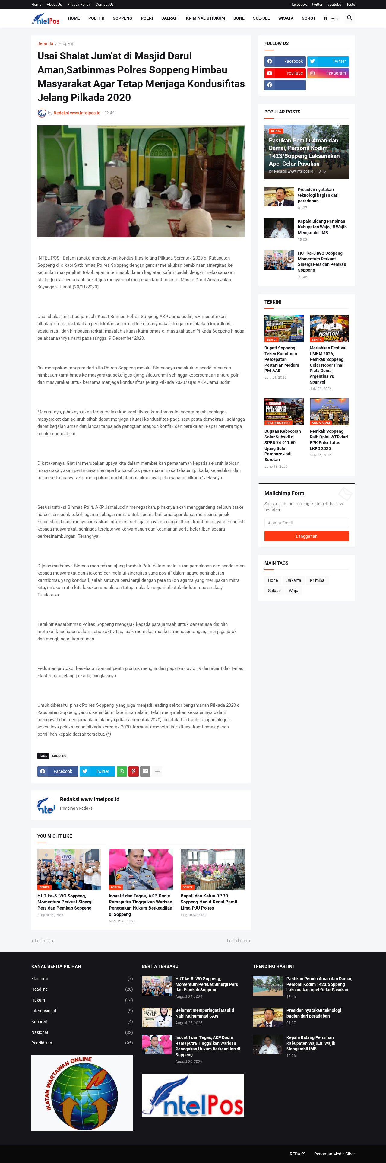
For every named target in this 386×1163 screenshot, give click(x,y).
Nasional (82, 1032)
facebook (299, 4)
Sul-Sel (261, 18)
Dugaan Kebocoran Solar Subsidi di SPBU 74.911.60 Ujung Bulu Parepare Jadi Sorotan (282, 445)
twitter (317, 4)
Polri (147, 18)
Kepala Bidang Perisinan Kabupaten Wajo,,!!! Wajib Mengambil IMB (322, 227)
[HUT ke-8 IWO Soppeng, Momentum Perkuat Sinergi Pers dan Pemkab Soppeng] (279, 260)
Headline (82, 989)
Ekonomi (82, 978)
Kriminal (317, 580)
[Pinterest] (133, 771)
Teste (350, 4)
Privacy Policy (78, 4)
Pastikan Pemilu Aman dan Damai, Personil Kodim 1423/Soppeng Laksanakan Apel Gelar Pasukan (319, 984)
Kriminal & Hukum (205, 18)
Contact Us (105, 4)
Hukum (82, 1000)
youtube (334, 4)
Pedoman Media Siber (334, 1154)
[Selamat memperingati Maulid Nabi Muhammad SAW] (157, 1017)
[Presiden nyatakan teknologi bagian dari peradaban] (279, 196)
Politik (96, 18)
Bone (239, 18)
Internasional (82, 1010)
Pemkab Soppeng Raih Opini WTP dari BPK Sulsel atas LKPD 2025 (329, 440)
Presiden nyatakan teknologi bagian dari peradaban (318, 195)
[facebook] (285, 85)
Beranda (45, 43)
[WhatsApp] (122, 771)
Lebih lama (237, 940)
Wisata (285, 18)
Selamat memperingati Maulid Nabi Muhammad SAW (205, 1013)
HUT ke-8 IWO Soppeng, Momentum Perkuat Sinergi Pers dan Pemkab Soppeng (65, 902)
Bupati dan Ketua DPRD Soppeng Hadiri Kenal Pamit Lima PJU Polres (209, 902)
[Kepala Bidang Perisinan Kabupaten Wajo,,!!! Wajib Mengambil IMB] (279, 228)
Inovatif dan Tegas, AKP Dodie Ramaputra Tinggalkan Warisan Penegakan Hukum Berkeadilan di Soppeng (140, 905)
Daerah (169, 18)
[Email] (145, 771)
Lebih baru (45, 940)
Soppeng (122, 18)
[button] (335, 18)
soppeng (66, 43)
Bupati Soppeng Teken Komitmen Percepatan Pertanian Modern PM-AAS (281, 359)
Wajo (293, 590)
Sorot (309, 18)
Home (36, 4)
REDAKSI (298, 1154)
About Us (54, 4)
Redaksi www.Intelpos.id (89, 799)
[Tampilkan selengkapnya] (157, 771)
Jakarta (293, 580)
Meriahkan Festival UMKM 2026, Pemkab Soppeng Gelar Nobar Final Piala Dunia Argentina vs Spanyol (328, 365)
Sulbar (274, 590)
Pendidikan (82, 1042)
